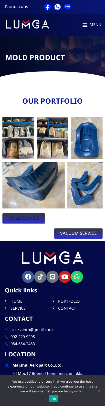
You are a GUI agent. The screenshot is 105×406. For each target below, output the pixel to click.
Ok (54, 399)
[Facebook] (28, 277)
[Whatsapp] (77, 277)
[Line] (52, 277)
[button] (92, 24)
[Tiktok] (40, 277)
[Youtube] (65, 277)
